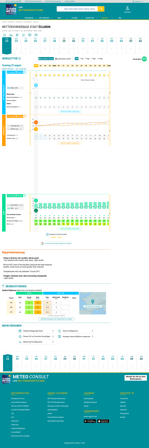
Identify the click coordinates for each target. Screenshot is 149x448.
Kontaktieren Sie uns (17, 398)
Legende (53, 237)
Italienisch (123, 410)
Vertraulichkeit (15, 432)
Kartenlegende (88, 398)
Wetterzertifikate (70, 1)
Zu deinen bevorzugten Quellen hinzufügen (58, 243)
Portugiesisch (124, 413)
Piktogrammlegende (90, 402)
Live (76, 59)
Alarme (49, 413)
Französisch (124, 398)
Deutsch (122, 417)
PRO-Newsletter (52, 410)
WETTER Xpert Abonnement (56, 398)
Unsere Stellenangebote (19, 402)
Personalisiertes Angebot (55, 417)
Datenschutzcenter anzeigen (20, 436)
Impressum (15, 421)
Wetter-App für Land (90, 416)
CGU (12, 417)
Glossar (59, 237)
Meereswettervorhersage (55, 421)
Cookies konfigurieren (18, 428)
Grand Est (19, 22)
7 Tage (93, 59)
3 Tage (87, 59)
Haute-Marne (28, 22)
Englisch (122, 402)
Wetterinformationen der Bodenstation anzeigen (56, 319)
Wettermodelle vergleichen (70, 111)
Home (4, 22)
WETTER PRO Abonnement (56, 402)
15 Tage (100, 59)
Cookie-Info (15, 425)
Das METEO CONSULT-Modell (20, 410)
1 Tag (81, 59)
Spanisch (123, 406)
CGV (12, 413)
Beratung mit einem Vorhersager (58, 406)
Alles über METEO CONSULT (20, 406)
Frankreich (11, 22)
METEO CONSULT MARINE (13, 1)
